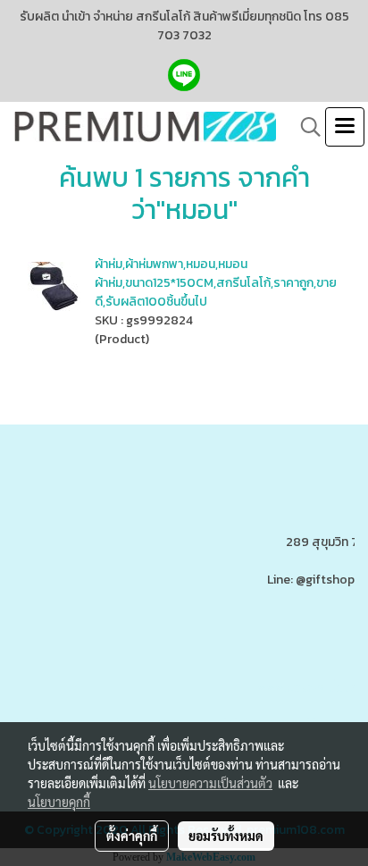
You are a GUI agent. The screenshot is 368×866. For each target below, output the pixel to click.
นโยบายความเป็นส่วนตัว (210, 783)
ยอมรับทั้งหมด (225, 836)
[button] (304, 127)
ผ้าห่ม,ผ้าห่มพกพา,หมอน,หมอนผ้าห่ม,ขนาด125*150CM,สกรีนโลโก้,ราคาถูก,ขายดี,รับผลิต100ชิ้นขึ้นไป (216, 283)
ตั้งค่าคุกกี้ (131, 836)
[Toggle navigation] (344, 127)
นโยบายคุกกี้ (59, 802)
